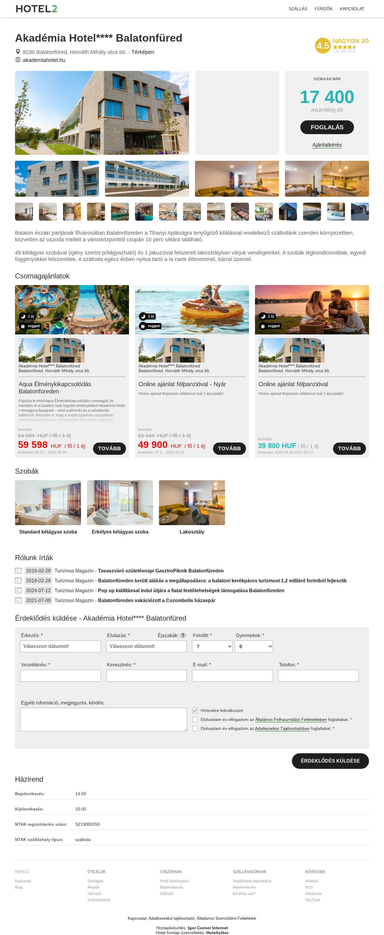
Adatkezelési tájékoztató (171, 918)
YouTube (312, 900)
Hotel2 (20, 24)
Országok (95, 881)
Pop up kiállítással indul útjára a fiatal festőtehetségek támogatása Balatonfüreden (191, 590)
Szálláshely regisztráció (252, 881)
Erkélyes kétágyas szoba (120, 531)
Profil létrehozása (174, 881)
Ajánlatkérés (327, 145)
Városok (94, 894)
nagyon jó (351, 41)
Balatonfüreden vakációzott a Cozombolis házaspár (156, 600)
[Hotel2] (36, 8)
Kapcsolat (352, 8)
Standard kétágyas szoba (48, 531)
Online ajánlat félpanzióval (293, 384)
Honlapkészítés (170, 927)
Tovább (109, 448)
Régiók (93, 887)
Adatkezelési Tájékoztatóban (282, 728)
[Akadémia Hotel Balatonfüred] (102, 153)
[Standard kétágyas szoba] (48, 523)
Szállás (298, 8)
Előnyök (166, 894)
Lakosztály (192, 531)
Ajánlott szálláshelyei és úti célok (80, 24)
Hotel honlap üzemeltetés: (180, 932)
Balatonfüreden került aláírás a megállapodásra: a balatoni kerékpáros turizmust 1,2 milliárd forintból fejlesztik (222, 580)
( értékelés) (344, 51)
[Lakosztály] (192, 523)
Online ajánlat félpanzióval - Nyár (182, 384)
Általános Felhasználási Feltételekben (291, 719)
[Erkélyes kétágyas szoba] (120, 523)
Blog (18, 887)
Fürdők (323, 8)
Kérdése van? (244, 894)
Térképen (142, 52)
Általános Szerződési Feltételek (226, 918)
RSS (309, 887)
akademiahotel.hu (44, 60)
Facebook (313, 894)
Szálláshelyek (99, 900)
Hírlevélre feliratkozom (222, 710)
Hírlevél (311, 881)
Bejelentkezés (171, 887)
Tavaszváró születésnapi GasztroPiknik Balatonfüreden (161, 570)
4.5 (323, 46)
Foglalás (327, 127)
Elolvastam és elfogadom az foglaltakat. (276, 719)
